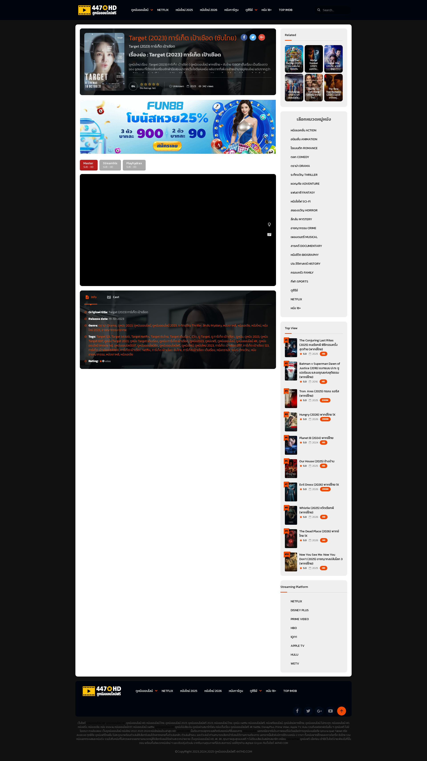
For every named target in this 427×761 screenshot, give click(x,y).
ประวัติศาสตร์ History (305, 263)
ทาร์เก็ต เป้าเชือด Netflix (135, 350)
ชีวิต (194, 336)
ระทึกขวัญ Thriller (189, 325)
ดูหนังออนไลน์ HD (164, 727)
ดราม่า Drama (108, 325)
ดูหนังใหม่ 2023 (204, 345)
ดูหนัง (239, 336)
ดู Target (204, 336)
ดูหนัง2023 (197, 341)
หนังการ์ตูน (231, 10)
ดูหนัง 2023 (125, 325)
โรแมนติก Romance (304, 148)
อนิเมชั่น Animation (304, 139)
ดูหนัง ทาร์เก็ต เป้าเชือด (173, 341)
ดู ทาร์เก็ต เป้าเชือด (223, 336)
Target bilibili (120, 336)
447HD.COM (183, 731)
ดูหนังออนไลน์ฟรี (169, 345)
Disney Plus (300, 610)
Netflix (296, 601)
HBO (294, 628)
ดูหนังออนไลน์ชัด (147, 345)
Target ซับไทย (160, 336)
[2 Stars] (146, 84)
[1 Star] (142, 84)
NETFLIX (163, 10)
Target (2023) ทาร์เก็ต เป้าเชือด (169, 64)
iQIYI (294, 637)
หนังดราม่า (223, 350)
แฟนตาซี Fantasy (303, 192)
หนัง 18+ (267, 10)
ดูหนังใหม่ (187, 345)
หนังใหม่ (256, 325)
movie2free (293, 739)
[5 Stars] (158, 84)
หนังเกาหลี (229, 325)
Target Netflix (140, 336)
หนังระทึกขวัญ (240, 350)
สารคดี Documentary (306, 246)
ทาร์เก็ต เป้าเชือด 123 (256, 345)
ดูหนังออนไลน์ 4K (247, 341)
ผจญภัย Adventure (305, 183)
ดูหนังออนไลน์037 (125, 345)
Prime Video (300, 619)
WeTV (295, 663)
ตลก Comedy (300, 157)
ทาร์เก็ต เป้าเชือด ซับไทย (167, 350)
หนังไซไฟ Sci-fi (300, 201)
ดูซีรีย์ (249, 10)
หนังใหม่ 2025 (184, 10)
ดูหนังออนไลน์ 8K (95, 723)
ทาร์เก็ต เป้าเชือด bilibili (104, 350)
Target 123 (103, 336)
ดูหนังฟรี (210, 341)
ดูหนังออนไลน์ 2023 (164, 325)
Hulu (294, 654)
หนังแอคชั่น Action (303, 130)
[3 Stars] (150, 84)
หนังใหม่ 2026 (208, 10)
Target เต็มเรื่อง (180, 336)
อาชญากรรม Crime (114, 330)
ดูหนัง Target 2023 (116, 341)
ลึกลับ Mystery (212, 325)
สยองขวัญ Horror (304, 210)
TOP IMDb (285, 10)
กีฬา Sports (299, 281)
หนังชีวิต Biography (305, 254)
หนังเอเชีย (244, 325)
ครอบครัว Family (302, 272)
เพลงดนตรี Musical (304, 237)
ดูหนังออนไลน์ (139, 10)
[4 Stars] (154, 84)
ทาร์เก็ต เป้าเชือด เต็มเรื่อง (199, 350)
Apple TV (297, 645)
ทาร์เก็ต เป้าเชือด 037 (228, 345)
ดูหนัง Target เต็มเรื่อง (144, 341)
